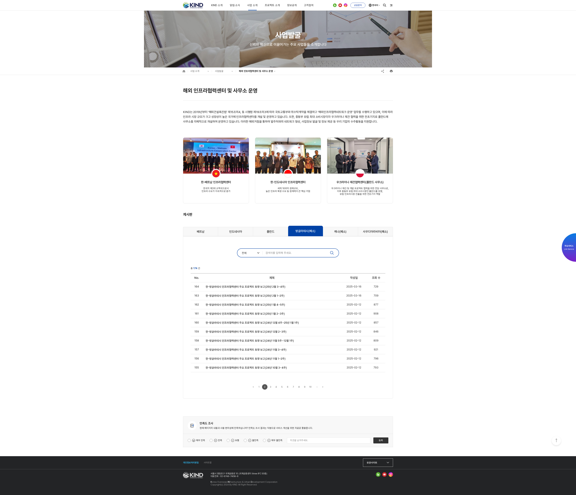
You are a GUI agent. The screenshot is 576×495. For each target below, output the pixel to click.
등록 (381, 440)
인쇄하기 (391, 71)
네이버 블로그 (335, 5)
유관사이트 (372, 462)
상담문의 (358, 5)
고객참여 (309, 5)
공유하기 (382, 71)
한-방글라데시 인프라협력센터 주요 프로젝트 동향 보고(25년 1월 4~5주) (245, 304)
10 (310, 387)
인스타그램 (345, 5)
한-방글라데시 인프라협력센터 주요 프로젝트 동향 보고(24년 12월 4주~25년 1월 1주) (252, 322)
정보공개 (292, 5)
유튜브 (340, 5)
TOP (556, 441)
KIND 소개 (217, 5)
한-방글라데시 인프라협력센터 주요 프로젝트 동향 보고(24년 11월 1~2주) (245, 358)
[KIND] (193, 5)
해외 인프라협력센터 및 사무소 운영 (256, 71)
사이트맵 (208, 462)
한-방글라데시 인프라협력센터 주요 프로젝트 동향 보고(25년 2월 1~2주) (245, 295)
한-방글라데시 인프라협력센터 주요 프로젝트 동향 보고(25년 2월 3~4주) (245, 286)
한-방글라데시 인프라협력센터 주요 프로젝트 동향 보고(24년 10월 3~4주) (246, 367)
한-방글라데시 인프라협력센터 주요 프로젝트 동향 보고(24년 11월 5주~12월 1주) (250, 340)
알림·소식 (235, 5)
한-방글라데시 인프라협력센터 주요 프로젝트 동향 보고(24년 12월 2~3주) (246, 331)
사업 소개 (252, 5)
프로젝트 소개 (272, 5)
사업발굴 (219, 71)
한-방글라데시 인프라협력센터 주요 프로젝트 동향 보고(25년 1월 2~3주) (245, 313)
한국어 (375, 5)
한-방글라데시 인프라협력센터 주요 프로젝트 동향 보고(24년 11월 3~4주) (246, 349)
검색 (384, 5)
